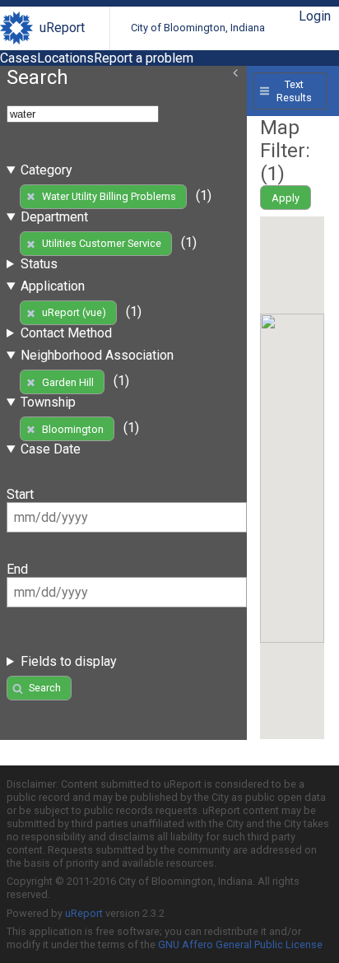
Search (45, 688)
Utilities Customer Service (101, 243)
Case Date (51, 449)
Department (54, 217)
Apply (286, 198)
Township (48, 402)
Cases (18, 58)
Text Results (294, 90)
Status (39, 264)
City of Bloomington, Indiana (198, 27)
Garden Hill (68, 382)
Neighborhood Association (97, 355)
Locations (65, 58)
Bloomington (73, 429)
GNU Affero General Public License (240, 944)
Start (20, 494)
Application (53, 286)
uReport (62, 27)
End (17, 569)
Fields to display (69, 661)
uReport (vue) (74, 312)
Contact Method (66, 333)
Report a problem (143, 58)
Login (315, 16)
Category (46, 170)
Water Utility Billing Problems (109, 196)
